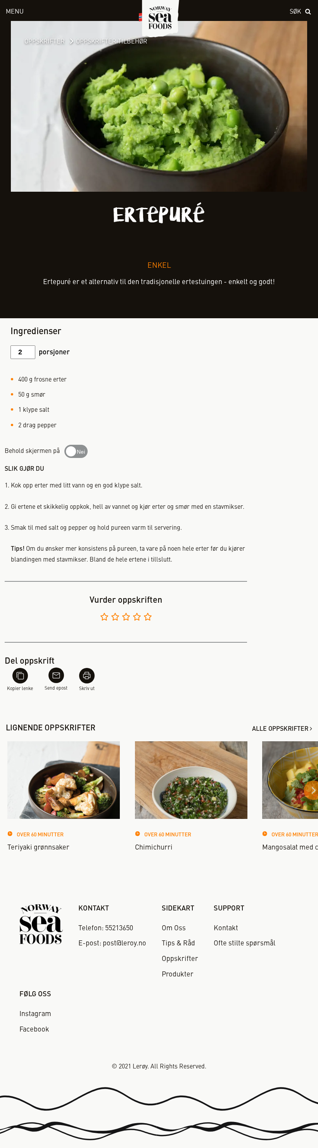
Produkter (178, 974)
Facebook (34, 1029)
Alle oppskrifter (280, 729)
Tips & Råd (178, 943)
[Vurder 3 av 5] (126, 618)
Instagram (35, 1014)
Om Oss (174, 928)
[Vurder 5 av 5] (147, 618)
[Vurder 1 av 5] (104, 618)
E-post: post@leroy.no (112, 943)
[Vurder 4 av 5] (136, 618)
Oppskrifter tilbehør (111, 42)
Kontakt (226, 928)
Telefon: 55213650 (105, 928)
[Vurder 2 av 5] (115, 618)
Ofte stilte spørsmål (244, 943)
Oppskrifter (44, 42)
